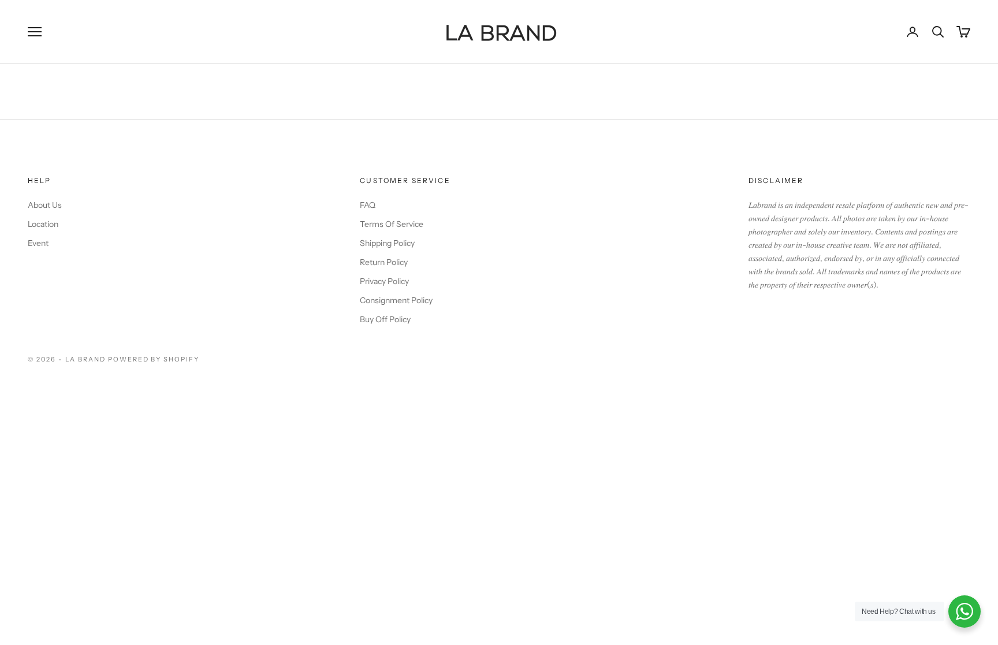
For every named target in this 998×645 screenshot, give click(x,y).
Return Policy (384, 262)
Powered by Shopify (154, 359)
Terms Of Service (391, 224)
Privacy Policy (384, 281)
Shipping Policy (387, 243)
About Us (45, 205)
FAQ (367, 205)
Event (38, 243)
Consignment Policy (396, 300)
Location (43, 224)
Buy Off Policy (385, 319)
